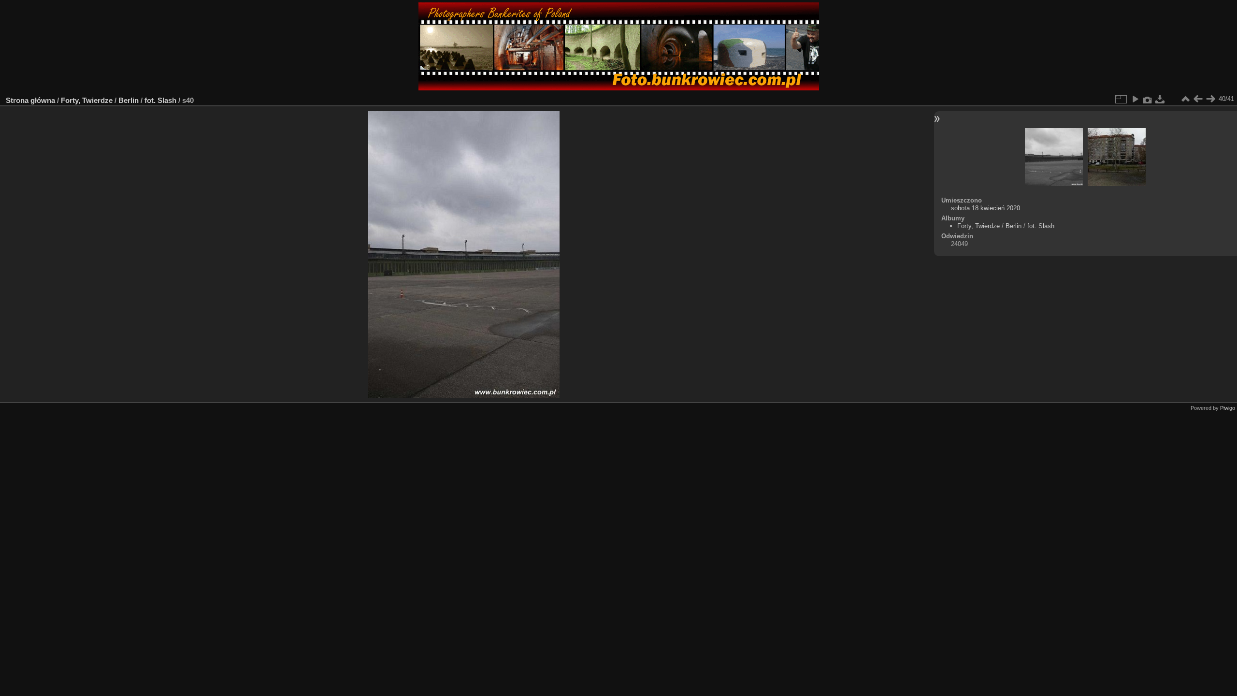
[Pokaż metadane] (1147, 99)
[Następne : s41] (1210, 99)
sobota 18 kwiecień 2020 (985, 208)
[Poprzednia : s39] (1198, 99)
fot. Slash (160, 100)
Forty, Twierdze (87, 100)
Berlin (128, 100)
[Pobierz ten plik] (1160, 99)
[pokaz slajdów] (1135, 99)
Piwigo (1227, 408)
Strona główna (30, 100)
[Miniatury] (1185, 99)
